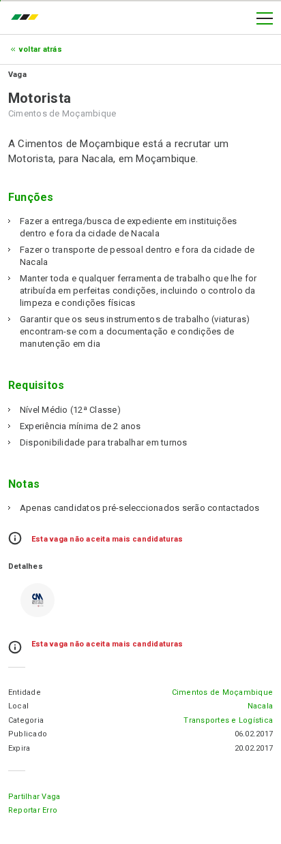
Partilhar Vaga (34, 796)
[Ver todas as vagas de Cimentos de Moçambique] (37, 600)
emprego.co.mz (28, 18)
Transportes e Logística (228, 720)
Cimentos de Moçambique (222, 692)
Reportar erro (32, 810)
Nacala (260, 706)
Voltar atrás (40, 49)
